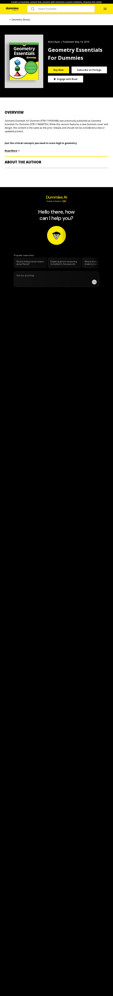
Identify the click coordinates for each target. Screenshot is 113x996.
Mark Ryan (54, 41)
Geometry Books (21, 19)
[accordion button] (56, 112)
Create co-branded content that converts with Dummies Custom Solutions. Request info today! (56, 1)
